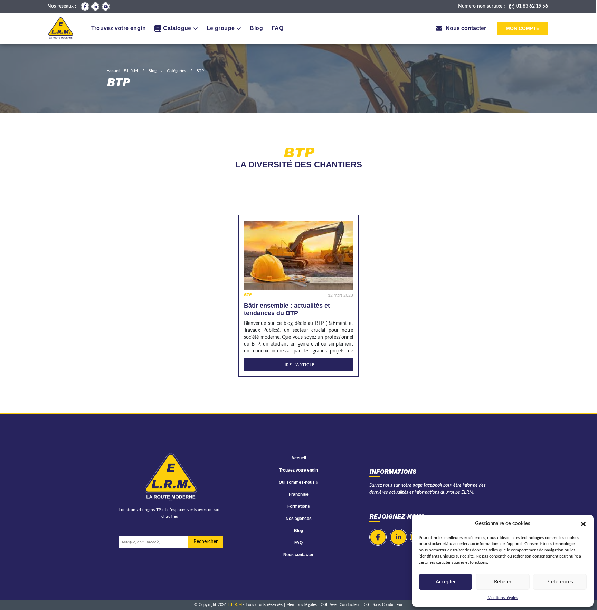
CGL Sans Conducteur (383, 605)
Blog (152, 71)
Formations (298, 506)
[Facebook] (85, 6)
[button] (583, 523)
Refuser (502, 581)
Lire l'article (298, 364)
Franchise (299, 494)
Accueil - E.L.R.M (122, 71)
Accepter (446, 581)
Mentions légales (502, 598)
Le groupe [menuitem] (221, 28)
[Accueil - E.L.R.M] (60, 28)
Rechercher (205, 541)
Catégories (176, 71)
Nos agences (299, 518)
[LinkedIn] (95, 6)
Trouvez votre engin (298, 470)
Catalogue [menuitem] (177, 28)
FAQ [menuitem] (277, 28)
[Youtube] (105, 6)
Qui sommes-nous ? (298, 482)
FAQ (298, 542)
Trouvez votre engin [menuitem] (118, 28)
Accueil (298, 458)
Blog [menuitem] (256, 28)
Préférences (559, 581)
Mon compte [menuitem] (522, 28)
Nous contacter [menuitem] (466, 28)
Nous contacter (298, 554)
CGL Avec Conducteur (341, 605)
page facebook (427, 485)
